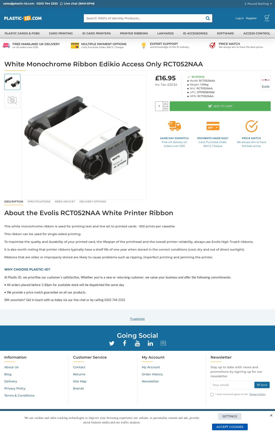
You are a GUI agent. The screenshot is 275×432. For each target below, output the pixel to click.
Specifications (39, 201)
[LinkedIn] (150, 343)
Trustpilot (137, 319)
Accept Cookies (229, 427)
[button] (25, 137)
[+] (165, 104)
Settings (229, 416)
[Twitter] (111, 343)
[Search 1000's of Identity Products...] (208, 18)
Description (13, 201)
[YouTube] (137, 343)
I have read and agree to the (240, 394)
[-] (165, 108)
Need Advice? (65, 201)
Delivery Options (92, 201)
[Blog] (163, 343)
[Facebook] (124, 343)
